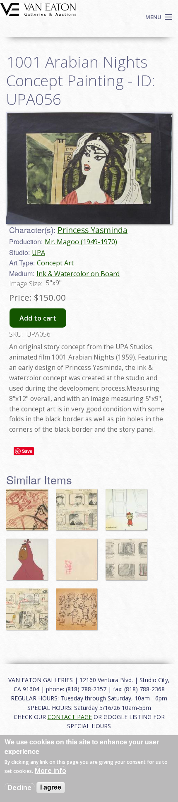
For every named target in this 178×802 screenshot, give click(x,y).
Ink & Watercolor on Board (78, 273)
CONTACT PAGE (70, 717)
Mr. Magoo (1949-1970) (81, 241)
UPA (38, 252)
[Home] (38, 8)
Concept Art (55, 262)
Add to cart (37, 318)
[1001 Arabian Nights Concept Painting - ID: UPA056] (89, 167)
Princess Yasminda (92, 230)
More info (50, 770)
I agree (50, 787)
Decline (19, 787)
